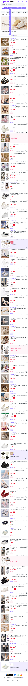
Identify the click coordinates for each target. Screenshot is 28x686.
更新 (23, 677)
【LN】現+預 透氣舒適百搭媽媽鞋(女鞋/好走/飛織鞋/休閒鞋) (18, 338)
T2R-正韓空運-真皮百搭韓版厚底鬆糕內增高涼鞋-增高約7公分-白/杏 (18, 606)
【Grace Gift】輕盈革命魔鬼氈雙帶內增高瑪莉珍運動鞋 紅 (18, 490)
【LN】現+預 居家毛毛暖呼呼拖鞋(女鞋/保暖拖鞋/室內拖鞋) (18, 67)
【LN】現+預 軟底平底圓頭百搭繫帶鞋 (17, 144)
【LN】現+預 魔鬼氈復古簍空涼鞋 (16, 653)
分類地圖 (18, 684)
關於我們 (13, 680)
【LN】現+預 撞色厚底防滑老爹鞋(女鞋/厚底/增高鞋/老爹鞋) (18, 328)
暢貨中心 (9, 13)
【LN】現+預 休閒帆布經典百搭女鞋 (17, 297)
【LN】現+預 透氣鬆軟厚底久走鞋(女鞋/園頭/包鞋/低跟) (18, 40)
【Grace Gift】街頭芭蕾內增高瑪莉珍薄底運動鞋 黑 (18, 77)
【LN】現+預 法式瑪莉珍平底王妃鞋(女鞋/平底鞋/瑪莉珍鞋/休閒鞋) (18, 107)
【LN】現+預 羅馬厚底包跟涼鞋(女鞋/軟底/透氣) (18, 49)
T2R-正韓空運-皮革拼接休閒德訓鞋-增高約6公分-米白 (18, 586)
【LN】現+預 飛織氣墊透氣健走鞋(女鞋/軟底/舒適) (18, 117)
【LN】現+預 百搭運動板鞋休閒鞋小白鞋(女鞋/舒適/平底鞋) (18, 309)
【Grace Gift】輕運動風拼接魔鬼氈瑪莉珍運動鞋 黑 (18, 462)
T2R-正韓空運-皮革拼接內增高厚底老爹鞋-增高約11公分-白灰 (18, 212)
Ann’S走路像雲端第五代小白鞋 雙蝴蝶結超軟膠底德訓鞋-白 (18, 202)
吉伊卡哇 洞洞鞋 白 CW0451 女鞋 (16, 529)
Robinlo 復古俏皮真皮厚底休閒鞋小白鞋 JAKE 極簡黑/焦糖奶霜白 (18, 194)
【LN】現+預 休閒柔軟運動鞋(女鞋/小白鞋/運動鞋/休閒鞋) (18, 645)
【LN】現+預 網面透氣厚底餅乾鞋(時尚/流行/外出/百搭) (18, 434)
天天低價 (9, 19)
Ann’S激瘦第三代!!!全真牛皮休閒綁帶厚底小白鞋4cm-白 (18, 260)
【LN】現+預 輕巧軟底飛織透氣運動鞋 (17, 163)
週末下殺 (9, 26)
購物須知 (18, 680)
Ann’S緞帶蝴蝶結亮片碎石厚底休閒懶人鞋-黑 (18, 577)
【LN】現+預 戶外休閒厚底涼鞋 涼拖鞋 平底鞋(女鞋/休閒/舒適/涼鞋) (18, 222)
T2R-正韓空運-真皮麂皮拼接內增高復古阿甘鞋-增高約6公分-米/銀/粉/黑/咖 (18, 596)
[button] (12, 35)
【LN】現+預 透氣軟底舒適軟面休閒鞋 (17, 153)
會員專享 (9, 29)
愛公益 (9, 32)
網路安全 (9, 684)
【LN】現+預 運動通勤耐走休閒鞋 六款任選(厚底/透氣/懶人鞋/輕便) (18, 58)
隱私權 (14, 684)
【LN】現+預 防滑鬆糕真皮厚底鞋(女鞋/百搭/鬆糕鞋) (18, 626)
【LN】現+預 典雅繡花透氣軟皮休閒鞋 (17, 96)
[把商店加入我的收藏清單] (26, 247)
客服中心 (8, 680)
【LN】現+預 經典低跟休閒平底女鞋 (17, 470)
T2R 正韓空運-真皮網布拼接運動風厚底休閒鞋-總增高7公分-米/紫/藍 (18, 173)
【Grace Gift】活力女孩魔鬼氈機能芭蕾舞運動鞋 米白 (18, 404)
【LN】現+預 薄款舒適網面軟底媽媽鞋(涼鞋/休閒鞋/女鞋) (18, 395)
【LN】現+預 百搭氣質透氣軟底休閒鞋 (17, 365)
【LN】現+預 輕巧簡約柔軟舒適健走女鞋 (18, 499)
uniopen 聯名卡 (15, 8)
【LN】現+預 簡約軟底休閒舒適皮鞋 (17, 480)
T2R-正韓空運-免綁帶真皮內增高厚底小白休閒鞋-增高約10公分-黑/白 (18, 567)
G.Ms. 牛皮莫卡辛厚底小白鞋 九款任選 (17, 183)
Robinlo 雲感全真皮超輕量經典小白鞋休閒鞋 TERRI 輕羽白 (18, 443)
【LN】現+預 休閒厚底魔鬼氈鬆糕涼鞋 (17, 269)
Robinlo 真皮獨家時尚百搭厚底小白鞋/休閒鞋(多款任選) (18, 616)
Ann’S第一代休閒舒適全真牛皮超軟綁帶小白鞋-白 (18, 413)
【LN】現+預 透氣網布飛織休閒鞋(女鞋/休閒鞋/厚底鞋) (18, 357)
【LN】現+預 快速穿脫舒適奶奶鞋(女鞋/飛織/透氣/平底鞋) (18, 424)
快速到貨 (9, 16)
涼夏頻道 (9, 21)
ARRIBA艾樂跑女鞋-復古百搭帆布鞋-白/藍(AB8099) (18, 520)
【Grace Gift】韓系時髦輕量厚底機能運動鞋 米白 (18, 125)
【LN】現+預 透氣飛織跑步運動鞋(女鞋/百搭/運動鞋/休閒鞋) (18, 280)
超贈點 (24, 8)
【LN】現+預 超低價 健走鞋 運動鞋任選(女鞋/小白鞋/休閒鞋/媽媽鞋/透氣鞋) (18, 636)
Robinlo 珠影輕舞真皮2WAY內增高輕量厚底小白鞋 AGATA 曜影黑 (18, 540)
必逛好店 (9, 24)
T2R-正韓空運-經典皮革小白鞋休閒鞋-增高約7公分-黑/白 (18, 548)
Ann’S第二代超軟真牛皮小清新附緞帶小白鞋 (18, 289)
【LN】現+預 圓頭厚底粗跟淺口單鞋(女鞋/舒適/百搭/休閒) (18, 386)
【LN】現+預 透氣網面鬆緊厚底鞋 (16, 86)
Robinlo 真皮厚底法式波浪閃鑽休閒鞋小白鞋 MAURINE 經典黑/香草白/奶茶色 (18, 232)
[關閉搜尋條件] (6, 4)
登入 (20, 1)
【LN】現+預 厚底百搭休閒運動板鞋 (17, 509)
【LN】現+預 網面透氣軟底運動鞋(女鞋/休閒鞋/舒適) (18, 376)
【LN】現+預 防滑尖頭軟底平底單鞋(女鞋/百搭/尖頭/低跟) (18, 319)
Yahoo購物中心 (8, 2)
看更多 (9, 34)
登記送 (9, 11)
